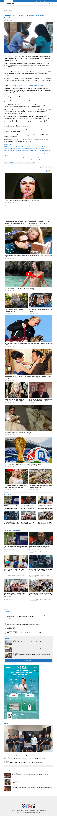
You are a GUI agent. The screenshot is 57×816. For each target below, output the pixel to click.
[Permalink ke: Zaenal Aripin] (5, 20)
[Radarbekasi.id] (28, 804)
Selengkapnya (28, 660)
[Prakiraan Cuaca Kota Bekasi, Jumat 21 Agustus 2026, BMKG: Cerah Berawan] (8, 642)
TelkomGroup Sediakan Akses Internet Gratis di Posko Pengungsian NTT (24, 632)
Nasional (6, 13)
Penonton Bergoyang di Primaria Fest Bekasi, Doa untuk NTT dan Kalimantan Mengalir (32, 787)
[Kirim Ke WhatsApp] (52, 167)
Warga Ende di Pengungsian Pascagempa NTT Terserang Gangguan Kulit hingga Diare (24, 148)
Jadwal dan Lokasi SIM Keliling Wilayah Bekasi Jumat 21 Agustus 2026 (29, 648)
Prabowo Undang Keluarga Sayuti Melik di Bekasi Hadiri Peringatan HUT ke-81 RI (25, 624)
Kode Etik (13, 810)
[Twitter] (26, 806)
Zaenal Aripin (9, 19)
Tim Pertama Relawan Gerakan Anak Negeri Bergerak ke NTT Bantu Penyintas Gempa (24, 157)
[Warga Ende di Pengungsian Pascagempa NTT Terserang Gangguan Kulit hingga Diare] (28, 500)
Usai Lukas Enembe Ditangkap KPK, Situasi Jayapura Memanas (26, 85)
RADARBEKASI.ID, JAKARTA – (11, 56)
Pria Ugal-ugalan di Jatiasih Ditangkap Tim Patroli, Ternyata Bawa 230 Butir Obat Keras (31, 781)
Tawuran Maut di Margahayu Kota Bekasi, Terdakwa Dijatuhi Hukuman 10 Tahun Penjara (27, 620)
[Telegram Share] (49, 167)
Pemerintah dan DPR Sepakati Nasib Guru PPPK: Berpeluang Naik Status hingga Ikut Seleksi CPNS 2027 (28, 159)
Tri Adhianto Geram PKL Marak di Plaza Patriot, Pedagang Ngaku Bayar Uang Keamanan (30, 775)
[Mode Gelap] (49, 4)
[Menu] (5, 3)
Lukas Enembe (18, 162)
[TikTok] (34, 807)
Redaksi (26, 810)
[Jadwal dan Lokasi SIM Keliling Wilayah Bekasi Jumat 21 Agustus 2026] (8, 649)
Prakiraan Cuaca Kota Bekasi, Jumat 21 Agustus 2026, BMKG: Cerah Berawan (31, 641)
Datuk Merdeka (11, 628)
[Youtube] (31, 806)
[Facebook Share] (41, 167)
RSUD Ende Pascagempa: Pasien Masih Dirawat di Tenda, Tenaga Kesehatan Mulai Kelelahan (25, 146)
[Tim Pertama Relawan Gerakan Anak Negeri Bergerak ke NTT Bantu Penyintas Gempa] (28, 515)
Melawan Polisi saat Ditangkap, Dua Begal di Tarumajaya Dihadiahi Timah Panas (23, 762)
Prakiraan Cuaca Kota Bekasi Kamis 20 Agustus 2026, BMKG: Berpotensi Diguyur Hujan (32, 655)
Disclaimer (32, 810)
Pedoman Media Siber (41, 810)
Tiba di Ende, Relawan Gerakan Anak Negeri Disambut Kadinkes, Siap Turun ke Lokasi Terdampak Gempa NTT (27, 151)
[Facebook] (23, 806)
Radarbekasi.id (10, 3)
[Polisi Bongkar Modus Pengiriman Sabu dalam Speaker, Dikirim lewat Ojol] (28, 738)
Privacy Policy (20, 810)
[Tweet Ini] (43, 167)
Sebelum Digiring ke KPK (29, 162)
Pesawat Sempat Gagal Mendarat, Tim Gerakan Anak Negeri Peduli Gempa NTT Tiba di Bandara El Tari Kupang (28, 154)
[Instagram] (29, 806)
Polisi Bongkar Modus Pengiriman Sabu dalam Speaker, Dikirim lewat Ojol (21, 755)
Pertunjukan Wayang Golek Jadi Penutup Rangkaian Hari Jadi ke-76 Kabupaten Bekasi (24, 758)
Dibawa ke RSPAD (9, 162)
